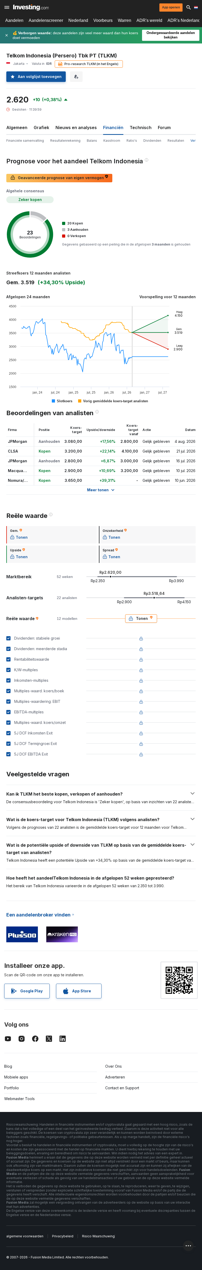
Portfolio (11, 1088)
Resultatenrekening (65, 141)
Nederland (78, 20)
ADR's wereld (149, 20)
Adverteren (115, 1077)
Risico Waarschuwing (98, 1236)
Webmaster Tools (19, 1098)
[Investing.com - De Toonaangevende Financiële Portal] (31, 7)
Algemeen (16, 127)
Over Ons (113, 1066)
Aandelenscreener (46, 20)
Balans (92, 141)
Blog (8, 1066)
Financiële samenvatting (25, 141)
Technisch (141, 127)
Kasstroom (111, 141)
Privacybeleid (62, 1236)
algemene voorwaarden (24, 1236)
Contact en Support (122, 1088)
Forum (164, 127)
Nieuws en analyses (76, 127)
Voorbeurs (103, 20)
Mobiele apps (16, 1077)
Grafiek (41, 127)
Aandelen (14, 20)
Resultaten (176, 141)
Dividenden (152, 141)
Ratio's (132, 141)
